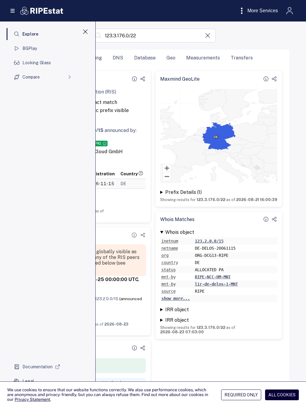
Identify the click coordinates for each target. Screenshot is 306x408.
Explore (30, 34)
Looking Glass (36, 62)
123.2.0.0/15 (106, 298)
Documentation (37, 366)
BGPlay (29, 48)
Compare (31, 77)
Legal (28, 381)
